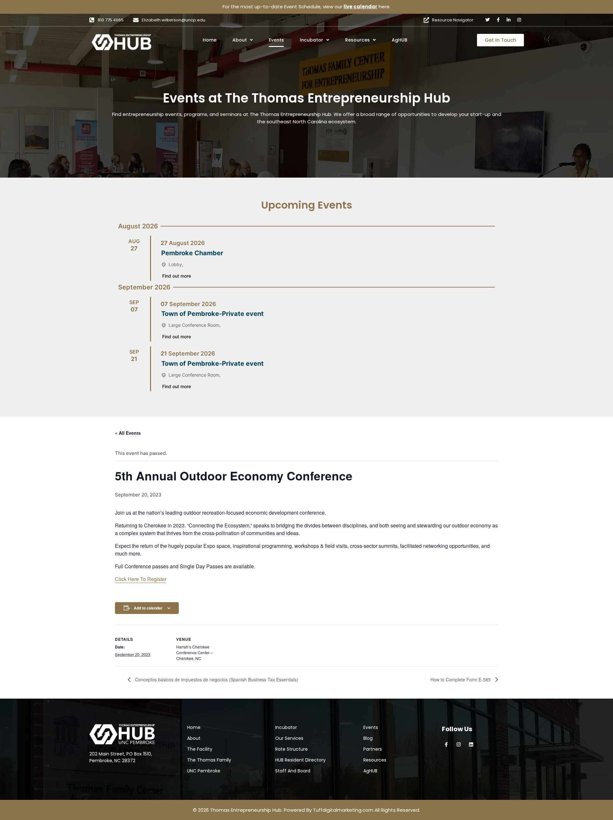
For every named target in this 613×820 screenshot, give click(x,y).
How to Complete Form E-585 (461, 679)
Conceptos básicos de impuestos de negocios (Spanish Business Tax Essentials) (216, 679)
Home (209, 40)
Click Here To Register (140, 579)
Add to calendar (148, 608)
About (239, 40)
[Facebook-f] (498, 19)
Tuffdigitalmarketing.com (343, 810)
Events (276, 40)
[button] (251, 40)
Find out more (176, 276)
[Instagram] (519, 19)
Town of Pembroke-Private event (212, 314)
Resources (357, 40)
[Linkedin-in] (508, 19)
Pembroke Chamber (192, 253)
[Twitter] (487, 19)
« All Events (128, 433)
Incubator (311, 40)
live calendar (360, 6)
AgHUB (399, 40)
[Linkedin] (471, 744)
